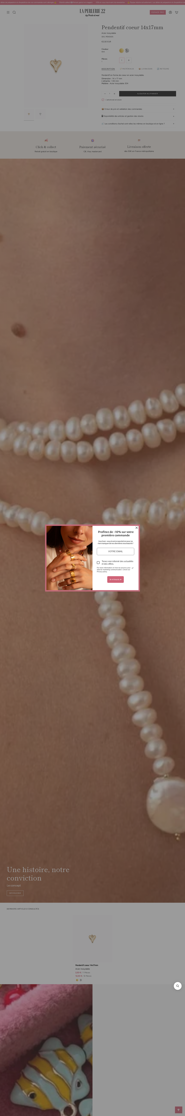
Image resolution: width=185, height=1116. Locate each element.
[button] (178, 986)
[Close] (136, 528)
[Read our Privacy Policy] (132, 568)
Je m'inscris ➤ (115, 579)
